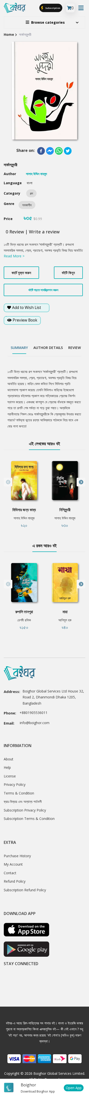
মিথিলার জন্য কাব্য (24, 509)
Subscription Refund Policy (25, 890)
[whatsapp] (59, 151)
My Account (13, 864)
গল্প (31, 193)
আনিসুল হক (64, 620)
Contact (10, 873)
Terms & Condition (19, 793)
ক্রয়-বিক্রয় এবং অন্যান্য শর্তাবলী (23, 801)
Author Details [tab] (48, 347)
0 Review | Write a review (33, 232)
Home (9, 34)
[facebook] (41, 151)
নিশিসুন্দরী (64, 509)
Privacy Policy (14, 784)
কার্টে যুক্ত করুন (21, 272)
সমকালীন (27, 205)
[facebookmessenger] (50, 151)
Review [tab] (74, 347)
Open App (74, 1087)
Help (7, 767)
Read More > (14, 256)
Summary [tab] (19, 347)
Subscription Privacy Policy (25, 810)
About (8, 759)
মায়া (65, 611)
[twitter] (68, 151)
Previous (8, 482)
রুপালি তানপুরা (24, 611)
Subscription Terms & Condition (29, 818)
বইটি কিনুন (68, 272)
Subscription (52, 7)
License (10, 776)
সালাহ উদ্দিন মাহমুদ (24, 518)
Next (81, 482)
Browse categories (48, 22)
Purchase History (17, 855)
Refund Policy (14, 881)
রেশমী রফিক (24, 620)
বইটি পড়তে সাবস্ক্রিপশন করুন (43, 290)
